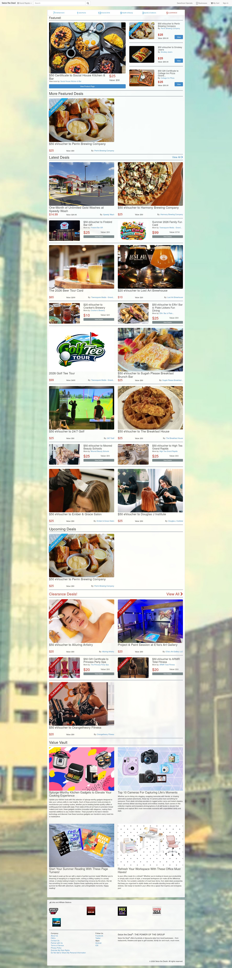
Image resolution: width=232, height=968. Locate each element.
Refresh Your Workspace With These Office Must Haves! (149, 870)
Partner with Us (57, 943)
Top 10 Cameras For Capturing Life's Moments (148, 792)
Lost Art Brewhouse (175, 297)
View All (176, 157)
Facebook (99, 935)
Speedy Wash (108, 214)
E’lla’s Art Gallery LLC (174, 651)
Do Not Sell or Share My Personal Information (68, 952)
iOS (96, 945)
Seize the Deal (9, 3)
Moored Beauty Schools (100, 451)
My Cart (216, 3)
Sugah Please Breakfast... (172, 380)
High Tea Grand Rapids (169, 451)
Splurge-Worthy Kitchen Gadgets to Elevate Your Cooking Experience (80, 793)
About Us (54, 935)
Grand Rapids (24, 3)
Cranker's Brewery (98, 310)
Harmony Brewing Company (171, 214)
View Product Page (87, 86)
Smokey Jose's (166, 52)
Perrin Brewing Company (170, 28)
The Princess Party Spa (100, 664)
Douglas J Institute (175, 521)
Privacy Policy (56, 948)
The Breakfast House (174, 438)
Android (98, 943)
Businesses (202, 3)
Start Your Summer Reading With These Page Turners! (78, 870)
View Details (99, 237)
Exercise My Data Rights (60, 950)
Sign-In (225, 3)
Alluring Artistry (108, 651)
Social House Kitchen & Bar (70, 81)
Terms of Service (57, 945)
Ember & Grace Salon (105, 521)
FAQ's (53, 938)
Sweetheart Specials (184, 3)
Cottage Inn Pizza (167, 78)
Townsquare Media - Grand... (171, 227)
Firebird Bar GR (97, 227)
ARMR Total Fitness (167, 664)
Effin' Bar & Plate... (167, 313)
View (179, 37)
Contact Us (55, 940)
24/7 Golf (110, 438)
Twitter (98, 938)
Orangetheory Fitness (105, 734)
